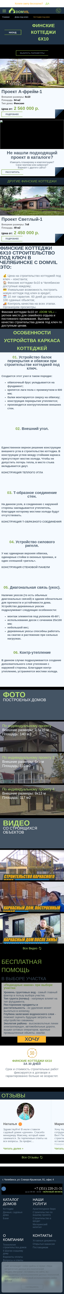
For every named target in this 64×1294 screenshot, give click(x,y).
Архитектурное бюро (44, 1209)
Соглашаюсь (32, 1286)
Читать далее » (13, 1148)
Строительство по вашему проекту (43, 1213)
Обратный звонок (53, 1192)
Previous (3, 215)
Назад (12, 32)
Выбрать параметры (32, 53)
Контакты (42, 1236)
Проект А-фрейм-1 (21, 91)
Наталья (10, 1124)
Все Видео (30, 948)
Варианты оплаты (13, 1257)
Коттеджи (8, 1209)
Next (60, 215)
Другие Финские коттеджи (32, 181)
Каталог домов (11, 1202)
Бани (6, 1218)
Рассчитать (12, 172)
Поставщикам (40, 1247)
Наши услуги (39, 1202)
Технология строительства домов (14, 1246)
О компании (13, 1238)
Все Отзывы (30, 1157)
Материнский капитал (40, 1225)
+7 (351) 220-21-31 (48, 1188)
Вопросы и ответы (13, 1260)
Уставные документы (44, 1240)
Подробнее (12, 114)
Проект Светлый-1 (21, 219)
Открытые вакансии (44, 1244)
